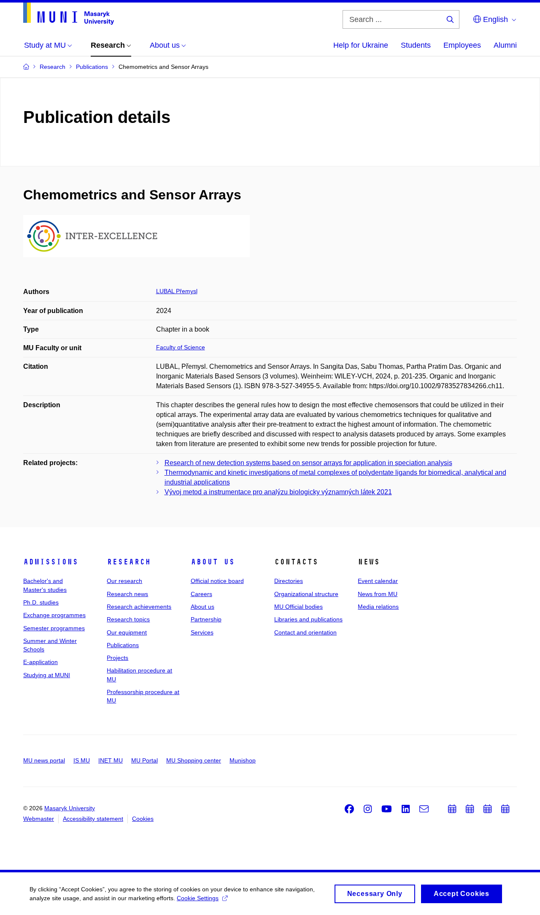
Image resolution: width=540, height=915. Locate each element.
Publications (123, 645)
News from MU (377, 594)
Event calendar (378, 580)
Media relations (378, 606)
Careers (201, 594)
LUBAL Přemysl (176, 291)
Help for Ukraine (360, 45)
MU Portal (144, 760)
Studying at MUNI (46, 675)
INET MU (110, 760)
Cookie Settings (198, 898)
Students (416, 45)
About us (213, 561)
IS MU (81, 760)
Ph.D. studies (41, 602)
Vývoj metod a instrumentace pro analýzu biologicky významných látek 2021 (278, 492)
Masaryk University (69, 808)
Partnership (206, 619)
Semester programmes (54, 628)
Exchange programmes (54, 615)
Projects (117, 657)
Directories (288, 580)
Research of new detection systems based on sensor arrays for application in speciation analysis (308, 462)
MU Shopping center (193, 760)
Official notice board (217, 580)
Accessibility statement (93, 818)
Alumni (505, 45)
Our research (124, 580)
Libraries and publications (308, 619)
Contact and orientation (305, 632)
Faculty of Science (180, 347)
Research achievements (139, 606)
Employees (462, 45)
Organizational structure (306, 594)
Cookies (143, 818)
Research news (127, 594)
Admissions (50, 561)
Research (129, 561)
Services (202, 632)
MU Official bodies (298, 606)
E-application (40, 662)
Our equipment (127, 632)
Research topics (128, 619)
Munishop (243, 760)
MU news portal (44, 760)
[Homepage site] (68, 14)
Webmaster (38, 818)
